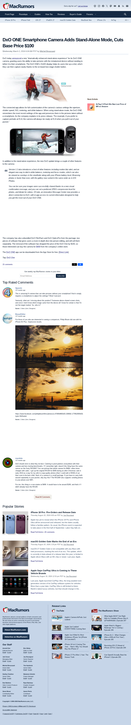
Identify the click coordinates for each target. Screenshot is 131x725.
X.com (9, 652)
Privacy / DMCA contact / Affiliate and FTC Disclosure (19, 706)
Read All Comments (42, 497)
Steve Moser (7, 691)
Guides (38, 14)
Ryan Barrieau (28, 683)
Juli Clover (6, 657)
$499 (38, 247)
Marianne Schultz (29, 674)
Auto (41, 714)
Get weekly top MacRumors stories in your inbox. (42, 272)
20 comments (50, 532)
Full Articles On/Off (21, 714)
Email (4, 652)
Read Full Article (37, 532)
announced (16, 58)
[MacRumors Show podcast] (95, 6)
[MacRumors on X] (107, 6)
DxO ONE (10, 252)
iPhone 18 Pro (10, 20)
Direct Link (63, 252)
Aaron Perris (27, 691)
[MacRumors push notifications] (119, 6)
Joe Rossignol (68, 515)
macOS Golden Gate (67, 20)
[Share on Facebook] (80, 264)
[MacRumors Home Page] (19, 6)
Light (45, 714)
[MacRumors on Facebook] (103, 6)
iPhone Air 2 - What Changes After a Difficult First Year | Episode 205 (115, 637)
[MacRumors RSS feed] (123, 6)
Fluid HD (36, 714)
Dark (49, 714)
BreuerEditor (20, 314)
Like (27, 308)
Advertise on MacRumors (16, 637)
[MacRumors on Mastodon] (111, 6)
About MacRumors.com (15, 630)
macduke (19, 458)
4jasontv (18, 288)
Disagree (32, 308)
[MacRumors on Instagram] (99, 6)
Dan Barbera (7, 683)
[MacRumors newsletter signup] (127, 6)
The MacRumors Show (108, 611)
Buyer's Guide (76, 14)
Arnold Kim (6, 648)
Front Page (9, 14)
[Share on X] (74, 264)
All (126, 20)
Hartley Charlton (8, 674)
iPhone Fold (25, 20)
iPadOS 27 (50, 20)
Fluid (30, 714)
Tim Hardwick (28, 665)
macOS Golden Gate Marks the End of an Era (53, 541)
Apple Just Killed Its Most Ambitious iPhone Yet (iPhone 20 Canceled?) (76, 637)
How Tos (49, 14)
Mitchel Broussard (47, 51)
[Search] (126, 14)
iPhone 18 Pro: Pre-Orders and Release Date (53, 512)
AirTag (113, 20)
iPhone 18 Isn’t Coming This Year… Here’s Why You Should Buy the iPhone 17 (76, 646)
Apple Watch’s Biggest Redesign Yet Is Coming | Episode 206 (113, 628)
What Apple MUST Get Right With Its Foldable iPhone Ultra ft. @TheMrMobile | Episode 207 (116, 618)
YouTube (60, 611)
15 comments (8, 264)
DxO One (11, 257)
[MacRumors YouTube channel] (115, 6)
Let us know (83, 6)
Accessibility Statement (10, 710)
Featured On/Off (8, 714)
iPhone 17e (101, 20)
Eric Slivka (26, 648)
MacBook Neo (86, 20)
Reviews (61, 14)
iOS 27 (38, 20)
